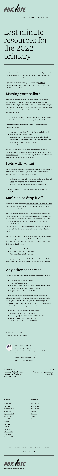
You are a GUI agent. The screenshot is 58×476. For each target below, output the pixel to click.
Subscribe (32, 17)
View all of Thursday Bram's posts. (24, 360)
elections (14, 335)
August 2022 (8, 416)
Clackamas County (16, 280)
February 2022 (8, 432)
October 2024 (8, 403)
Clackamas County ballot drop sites (22, 249)
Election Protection (22, 298)
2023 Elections (35, 406)
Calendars (34, 414)
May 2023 (7, 406)
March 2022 (7, 429)
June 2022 (7, 421)
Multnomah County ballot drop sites (22, 251)
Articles (33, 411)
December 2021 (9, 437)
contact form (41, 288)
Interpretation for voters (18, 189)
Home (24, 17)
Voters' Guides (35, 419)
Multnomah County (16, 286)
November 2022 (9, 408)
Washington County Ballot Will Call (21, 135)
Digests (33, 416)
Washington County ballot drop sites (22, 254)
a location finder (35, 226)
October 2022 (8, 411)
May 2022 (7, 424)
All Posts (50, 17)
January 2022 (8, 434)
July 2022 (7, 419)
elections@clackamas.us (18, 145)
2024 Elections (35, 408)
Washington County (16, 288)
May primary (24, 335)
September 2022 (9, 414)
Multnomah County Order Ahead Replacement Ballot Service (30, 132)
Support (41, 17)
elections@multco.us (43, 286)
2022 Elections (35, 403)
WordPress (20, 469)
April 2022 (7, 426)
